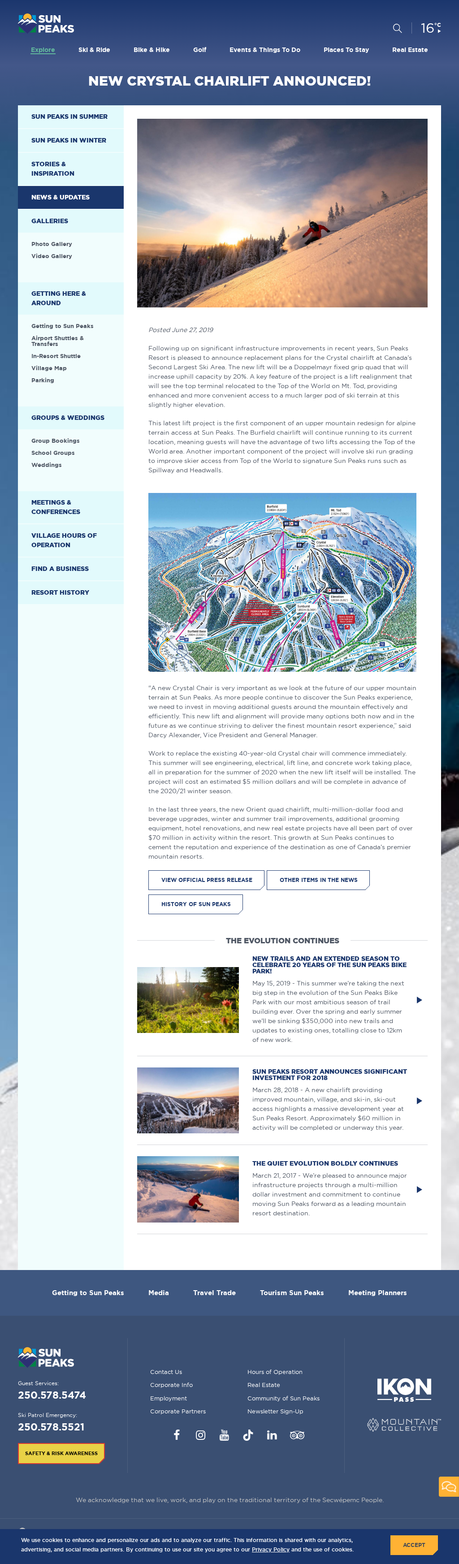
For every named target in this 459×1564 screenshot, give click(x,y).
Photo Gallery (51, 244)
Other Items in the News (319, 880)
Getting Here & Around (58, 298)
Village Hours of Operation (64, 540)
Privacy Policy (271, 1549)
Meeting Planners (377, 1292)
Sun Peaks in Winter (68, 140)
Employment (168, 1398)
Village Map (49, 368)
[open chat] (449, 1487)
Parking (42, 380)
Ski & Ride (94, 49)
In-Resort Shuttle (56, 356)
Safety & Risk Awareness (61, 1453)
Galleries (49, 221)
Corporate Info (171, 1385)
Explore (43, 49)
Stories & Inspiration (52, 168)
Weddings (46, 465)
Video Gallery (51, 256)
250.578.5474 (52, 1394)
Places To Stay (346, 49)
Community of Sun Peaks (283, 1398)
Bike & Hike (152, 49)
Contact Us (166, 1372)
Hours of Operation (275, 1372)
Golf (199, 49)
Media (158, 1292)
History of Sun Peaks (196, 904)
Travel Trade (214, 1292)
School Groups (53, 452)
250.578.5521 (51, 1426)
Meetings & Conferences (55, 507)
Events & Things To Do (265, 49)
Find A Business (60, 568)
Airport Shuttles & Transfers (57, 341)
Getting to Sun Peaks (62, 326)
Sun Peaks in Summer (69, 116)
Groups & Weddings (67, 417)
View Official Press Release (206, 880)
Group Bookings (55, 440)
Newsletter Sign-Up (275, 1411)
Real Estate (410, 49)
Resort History (60, 592)
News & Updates (60, 197)
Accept (414, 1545)
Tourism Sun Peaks (292, 1292)
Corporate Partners (178, 1411)
